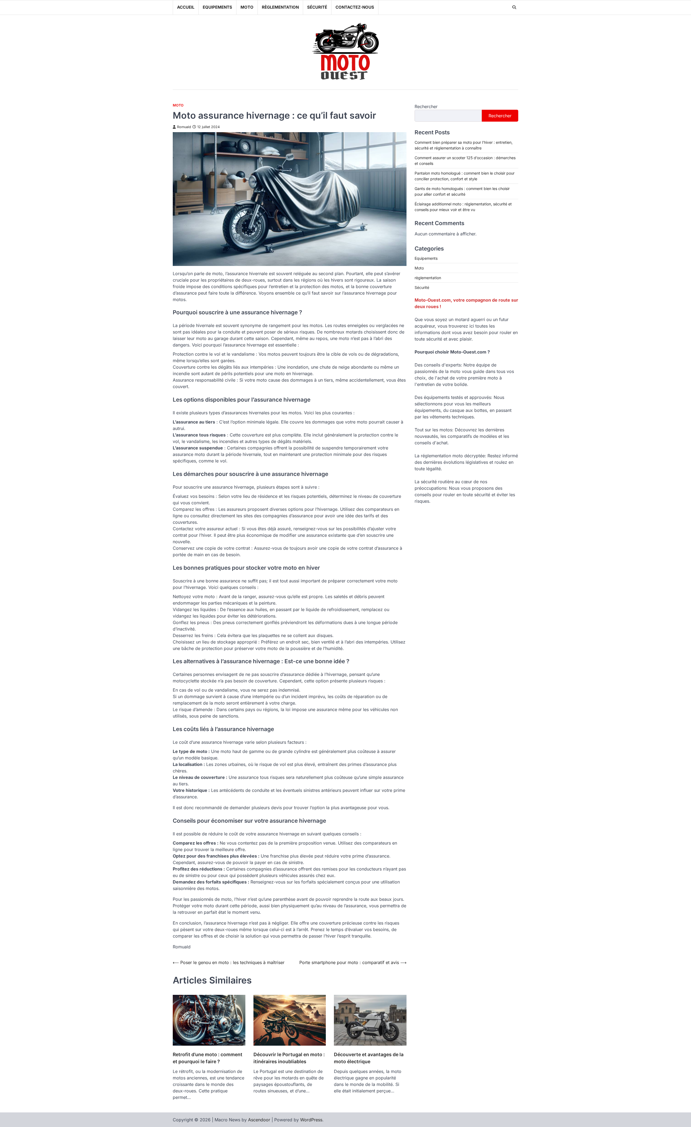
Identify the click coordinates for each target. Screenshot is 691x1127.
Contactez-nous (355, 7)
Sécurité (317, 7)
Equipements (217, 7)
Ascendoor (259, 1119)
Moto (247, 7)
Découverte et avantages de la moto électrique (369, 1058)
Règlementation (280, 7)
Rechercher (426, 106)
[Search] (514, 7)
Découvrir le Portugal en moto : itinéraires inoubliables (289, 1058)
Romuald (184, 127)
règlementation (428, 277)
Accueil (185, 7)
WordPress (311, 1119)
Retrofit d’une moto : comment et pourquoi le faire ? (207, 1058)
